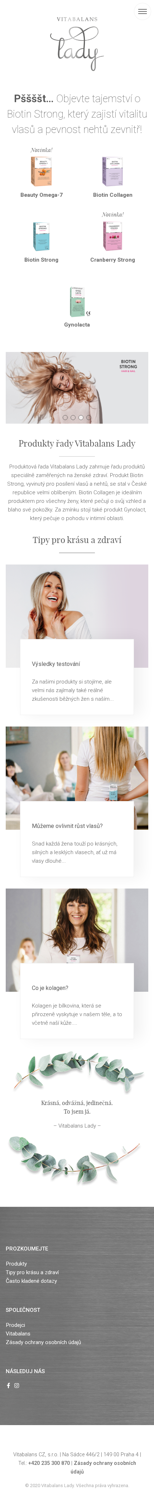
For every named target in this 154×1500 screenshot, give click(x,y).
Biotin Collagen (113, 195)
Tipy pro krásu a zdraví (32, 1272)
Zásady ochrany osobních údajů (43, 1342)
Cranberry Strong (112, 260)
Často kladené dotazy (31, 1281)
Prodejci (15, 1325)
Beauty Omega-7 (41, 195)
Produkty (16, 1264)
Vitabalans (18, 1333)
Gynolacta (77, 325)
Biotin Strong (41, 260)
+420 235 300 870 (49, 1463)
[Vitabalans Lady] (77, 44)
